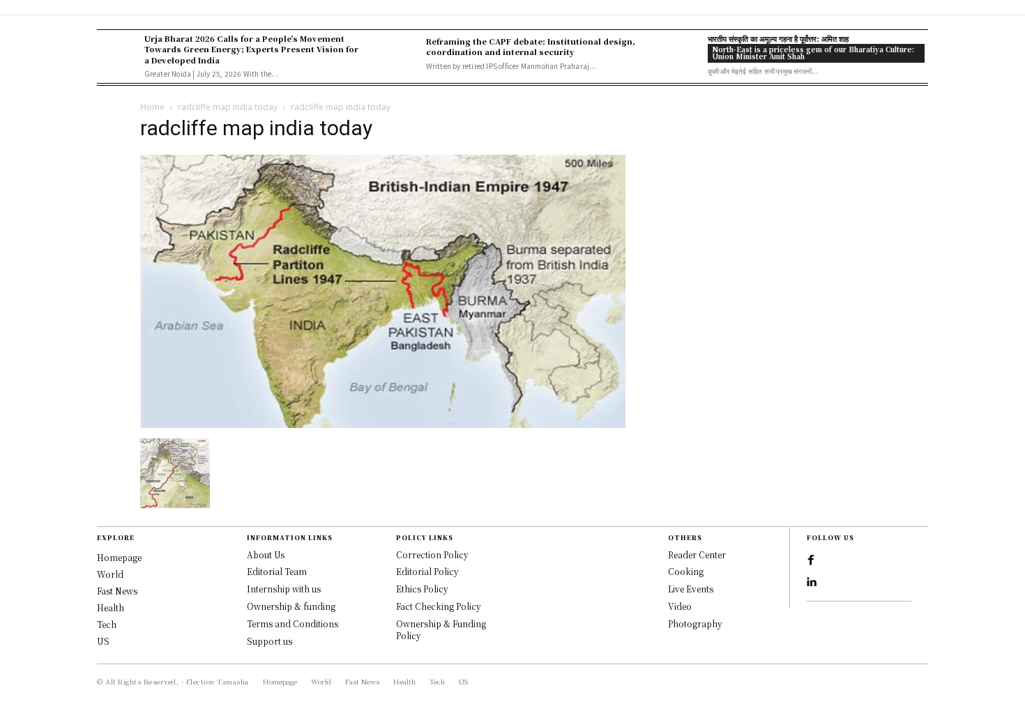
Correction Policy (432, 554)
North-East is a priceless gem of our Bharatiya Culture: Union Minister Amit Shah (813, 52)
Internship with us (284, 589)
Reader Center (697, 554)
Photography (695, 623)
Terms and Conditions (292, 623)
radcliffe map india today (228, 107)
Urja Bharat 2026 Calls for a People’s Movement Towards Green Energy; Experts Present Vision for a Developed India (251, 49)
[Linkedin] (811, 583)
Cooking (686, 571)
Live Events (690, 589)
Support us (269, 641)
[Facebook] (811, 560)
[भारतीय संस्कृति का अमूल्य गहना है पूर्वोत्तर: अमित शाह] (680, 53)
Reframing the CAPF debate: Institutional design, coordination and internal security (530, 46)
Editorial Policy (427, 571)
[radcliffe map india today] (382, 424)
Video (680, 606)
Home (152, 107)
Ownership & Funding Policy (441, 629)
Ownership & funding (291, 606)
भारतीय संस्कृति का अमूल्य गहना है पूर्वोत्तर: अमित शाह (778, 38)
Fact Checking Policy (438, 606)
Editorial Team (277, 571)
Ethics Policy (422, 589)
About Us (265, 554)
